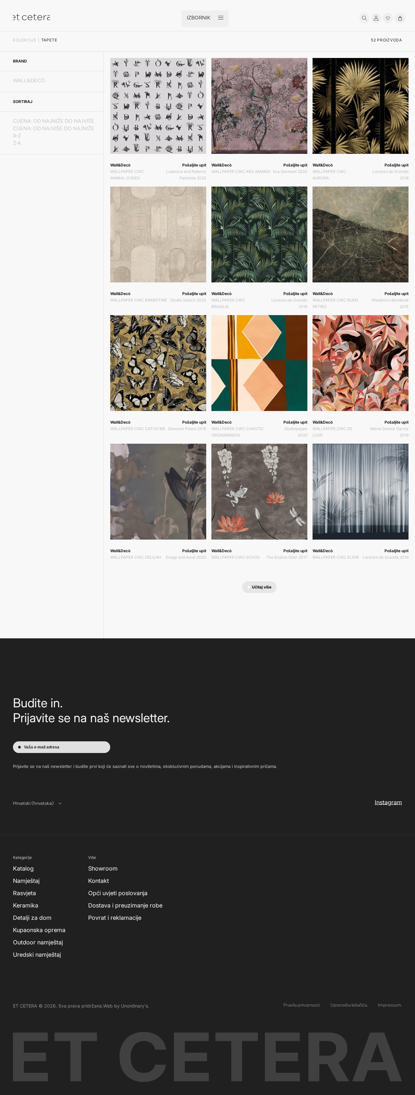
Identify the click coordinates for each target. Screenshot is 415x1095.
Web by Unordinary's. (126, 1006)
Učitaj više (261, 587)
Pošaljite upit (194, 165)
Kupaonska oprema (39, 930)
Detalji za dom (32, 917)
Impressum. (390, 1005)
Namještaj (26, 880)
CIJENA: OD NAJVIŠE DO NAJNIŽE (53, 129)
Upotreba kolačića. (349, 1005)
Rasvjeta (24, 893)
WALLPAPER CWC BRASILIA (228, 303)
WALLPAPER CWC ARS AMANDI (240, 171)
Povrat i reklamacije (114, 917)
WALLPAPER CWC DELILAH (135, 557)
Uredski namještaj (37, 954)
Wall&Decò (29, 81)
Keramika (25, 905)
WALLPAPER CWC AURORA (329, 174)
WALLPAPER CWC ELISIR (336, 557)
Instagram (388, 802)
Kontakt (98, 880)
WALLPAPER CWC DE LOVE (332, 432)
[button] (364, 18)
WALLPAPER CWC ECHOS (235, 557)
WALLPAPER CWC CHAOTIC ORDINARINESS (237, 432)
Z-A (17, 143)
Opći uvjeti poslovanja (118, 893)
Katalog (23, 868)
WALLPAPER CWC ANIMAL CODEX (127, 174)
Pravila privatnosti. (302, 1005)
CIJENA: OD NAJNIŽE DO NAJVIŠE (53, 121)
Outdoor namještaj (38, 942)
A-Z (17, 136)
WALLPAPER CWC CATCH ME (137, 428)
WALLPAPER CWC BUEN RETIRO (335, 303)
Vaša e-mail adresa (41, 747)
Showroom (103, 868)
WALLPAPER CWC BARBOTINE (138, 300)
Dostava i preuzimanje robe (125, 905)
